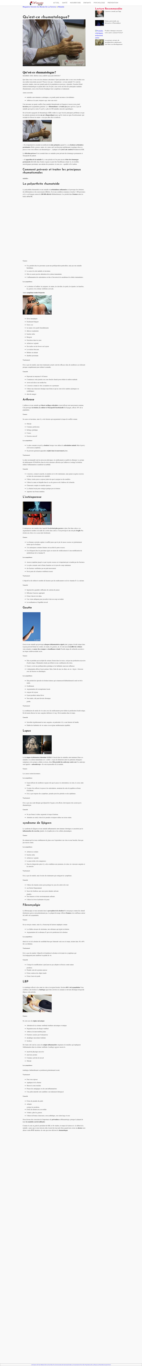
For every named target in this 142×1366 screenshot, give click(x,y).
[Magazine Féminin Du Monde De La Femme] (36, 3)
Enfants (87, 3)
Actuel (56, 3)
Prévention (113, 3)
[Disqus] (54, 1157)
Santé (64, 3)
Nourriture (75, 3)
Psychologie (99, 3)
